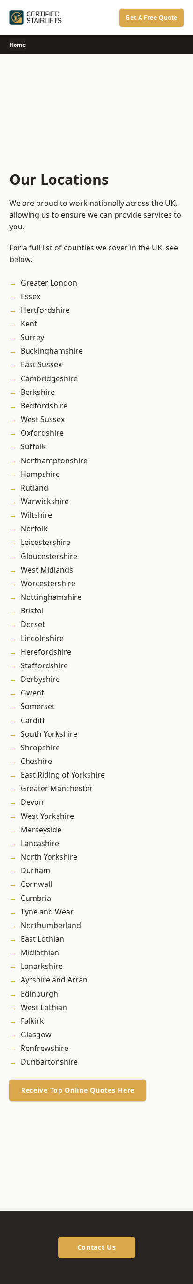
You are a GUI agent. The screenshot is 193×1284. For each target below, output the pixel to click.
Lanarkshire (42, 966)
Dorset (33, 624)
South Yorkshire (49, 734)
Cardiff (33, 720)
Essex (30, 296)
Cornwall (36, 884)
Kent (29, 323)
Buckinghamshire (52, 351)
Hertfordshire (45, 310)
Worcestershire (48, 583)
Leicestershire (45, 542)
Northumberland (51, 925)
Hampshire (40, 474)
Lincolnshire (42, 638)
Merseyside (41, 829)
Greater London (49, 283)
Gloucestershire (49, 556)
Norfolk (34, 528)
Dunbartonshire (49, 1062)
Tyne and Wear (47, 911)
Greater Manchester (57, 788)
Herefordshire (46, 652)
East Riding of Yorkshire (63, 775)
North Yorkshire (49, 857)
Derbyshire (40, 679)
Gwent (32, 692)
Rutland (34, 488)
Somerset (38, 706)
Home (17, 45)
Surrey (32, 337)
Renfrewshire (44, 1048)
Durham (35, 870)
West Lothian (44, 1007)
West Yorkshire (47, 816)
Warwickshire (45, 501)
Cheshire (36, 761)
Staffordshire (44, 665)
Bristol (32, 610)
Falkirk (32, 1021)
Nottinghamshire (51, 597)
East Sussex (41, 364)
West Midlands (47, 570)
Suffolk (33, 446)
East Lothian (42, 939)
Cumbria (36, 898)
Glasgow (36, 1034)
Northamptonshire (54, 460)
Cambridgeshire (49, 378)
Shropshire (40, 747)
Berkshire (38, 392)
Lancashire (40, 843)
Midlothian (40, 952)
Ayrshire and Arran (54, 979)
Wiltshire (36, 515)
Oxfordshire (42, 433)
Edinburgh (39, 994)
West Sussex (43, 419)
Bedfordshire (44, 405)
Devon (32, 802)
